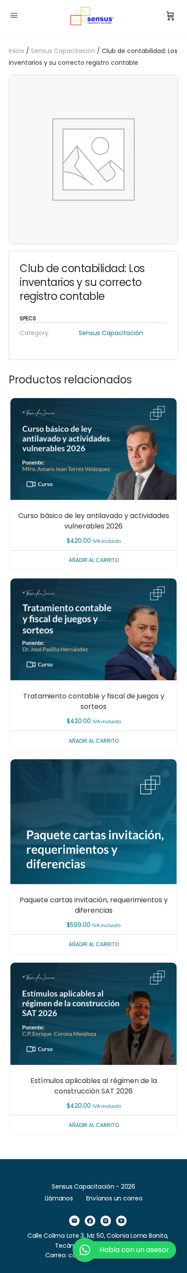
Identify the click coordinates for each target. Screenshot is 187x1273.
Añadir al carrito (94, 560)
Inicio (16, 51)
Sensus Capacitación (63, 51)
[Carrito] (170, 16)
